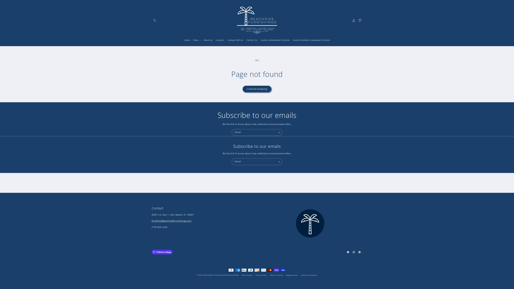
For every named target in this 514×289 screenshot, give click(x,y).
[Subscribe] (279, 132)
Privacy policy (261, 275)
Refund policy (247, 275)
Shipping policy (292, 275)
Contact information (309, 275)
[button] (155, 20)
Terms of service (276, 275)
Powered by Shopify (231, 275)
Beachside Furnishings (213, 275)
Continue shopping (257, 89)
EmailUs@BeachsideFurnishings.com (172, 221)
